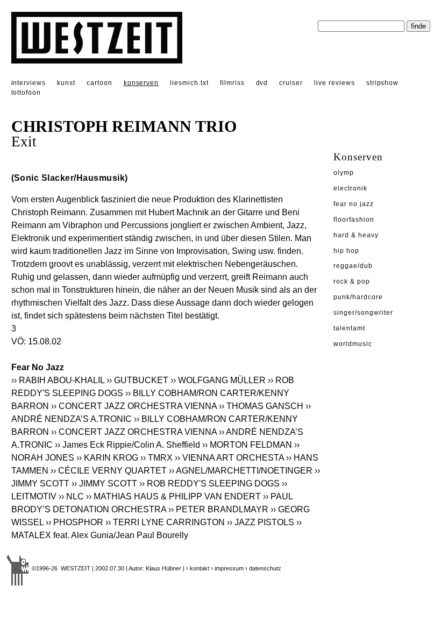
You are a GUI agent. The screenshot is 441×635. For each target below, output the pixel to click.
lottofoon (26, 92)
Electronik (350, 188)
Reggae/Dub (353, 266)
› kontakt (197, 568)
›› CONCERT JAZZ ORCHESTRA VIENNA (134, 406)
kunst (66, 83)
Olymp (343, 173)
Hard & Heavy (356, 235)
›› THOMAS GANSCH (261, 406)
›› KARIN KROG (107, 457)
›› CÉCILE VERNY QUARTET (109, 470)
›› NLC (71, 496)
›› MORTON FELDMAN (247, 444)
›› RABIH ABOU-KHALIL (57, 380)
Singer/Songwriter (363, 312)
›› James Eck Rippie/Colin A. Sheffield (127, 444)
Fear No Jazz (353, 204)
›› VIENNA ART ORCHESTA (229, 457)
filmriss (232, 83)
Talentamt (349, 328)
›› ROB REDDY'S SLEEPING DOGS (209, 483)
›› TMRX (156, 457)
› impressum (227, 568)
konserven (141, 83)
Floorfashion (353, 219)
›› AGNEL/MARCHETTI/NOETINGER (240, 470)
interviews (28, 83)
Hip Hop (346, 251)
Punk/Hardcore (357, 297)
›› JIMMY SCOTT (104, 483)
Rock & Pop (351, 281)
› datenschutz (263, 568)
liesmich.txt (189, 83)
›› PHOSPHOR (74, 522)
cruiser (291, 83)
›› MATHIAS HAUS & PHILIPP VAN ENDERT (173, 496)
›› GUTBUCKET (137, 380)
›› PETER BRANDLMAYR (218, 509)
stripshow (382, 83)
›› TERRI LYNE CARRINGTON (165, 522)
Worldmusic (352, 344)
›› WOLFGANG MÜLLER (218, 380)
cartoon (99, 83)
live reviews (334, 83)
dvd (262, 83)
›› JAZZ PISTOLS (260, 522)
